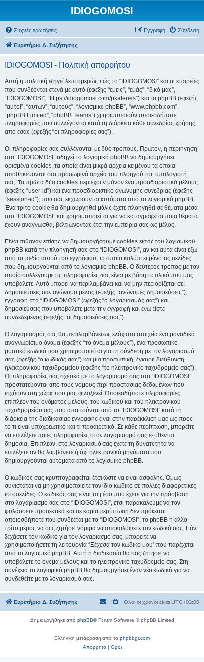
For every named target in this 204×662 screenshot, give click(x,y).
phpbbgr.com (135, 638)
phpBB (85, 620)
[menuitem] (31, 30)
